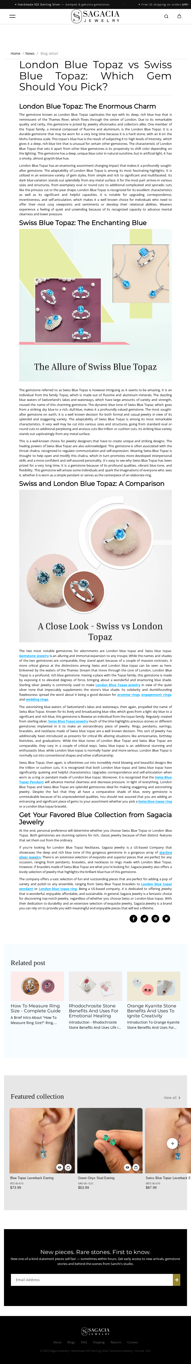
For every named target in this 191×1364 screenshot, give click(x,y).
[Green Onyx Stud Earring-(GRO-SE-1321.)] (110, 1140)
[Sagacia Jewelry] (95, 16)
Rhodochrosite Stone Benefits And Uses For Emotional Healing (93, 1011)
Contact (132, 1342)
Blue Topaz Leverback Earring (31, 1178)
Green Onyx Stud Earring (96, 1178)
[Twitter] (144, 918)
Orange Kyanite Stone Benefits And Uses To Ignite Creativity (151, 1011)
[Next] (172, 1143)
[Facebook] (133, 918)
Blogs (71, 1342)
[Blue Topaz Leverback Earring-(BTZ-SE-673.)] (42, 1140)
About (57, 1342)
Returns (116, 1342)
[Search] (166, 16)
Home (15, 53)
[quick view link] (59, 1167)
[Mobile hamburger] (12, 16)
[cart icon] (179, 16)
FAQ (84, 1342)
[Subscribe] (176, 1280)
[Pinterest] (155, 918)
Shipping (99, 1342)
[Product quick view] (68, 1167)
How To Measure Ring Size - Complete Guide (36, 1009)
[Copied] (166, 918)
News (30, 53)
